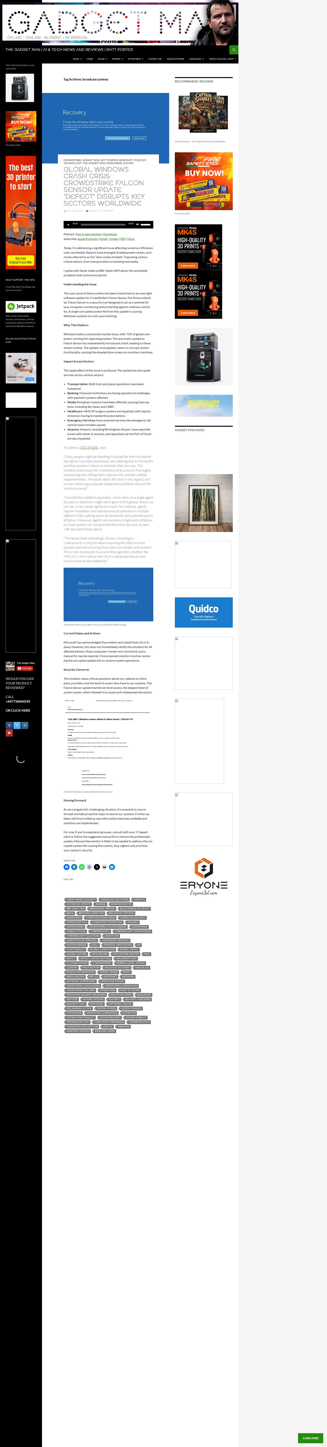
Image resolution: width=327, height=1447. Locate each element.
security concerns (137, 999)
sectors (72, 999)
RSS (122, 239)
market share (109, 972)
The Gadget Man (94, 163)
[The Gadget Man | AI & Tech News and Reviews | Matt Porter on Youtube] (9, 733)
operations (107, 990)
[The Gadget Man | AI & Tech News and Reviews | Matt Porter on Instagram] (24, 725)
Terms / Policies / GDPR (221, 59)
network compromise (81, 981)
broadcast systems (121, 913)
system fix (129, 1013)
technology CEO (78, 1022)
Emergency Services (115, 940)
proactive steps (121, 994)
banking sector (121, 904)
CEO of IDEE (89, 447)
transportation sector (82, 1026)
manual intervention (80, 972)
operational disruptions (121, 985)
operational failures (81, 990)
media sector (75, 976)
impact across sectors (96, 958)
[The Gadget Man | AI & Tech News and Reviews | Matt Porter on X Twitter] (17, 725)
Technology (73, 163)
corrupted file (77, 922)
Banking (101, 904)
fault (95, 945)
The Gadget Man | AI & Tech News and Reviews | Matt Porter (69, 50)
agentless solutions (114, 899)
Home (76, 59)
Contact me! (155, 59)
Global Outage (77, 954)
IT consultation (77, 963)
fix (138, 945)
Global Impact (129, 949)
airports (139, 899)
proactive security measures (86, 994)
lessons (72, 967)
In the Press (134, 59)
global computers (102, 949)
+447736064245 (18, 701)
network (128, 976)
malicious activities (117, 967)
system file (74, 1013)
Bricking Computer (91, 913)
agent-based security (81, 899)
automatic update (78, 904)
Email (103, 239)
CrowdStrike (75, 926)
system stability (136, 1017)
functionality (76, 949)
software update (120, 1004)
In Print (116, 59)
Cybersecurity (100, 931)
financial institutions (118, 945)
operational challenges (83, 985)
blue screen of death (134, 908)
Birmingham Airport (102, 908)
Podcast (140, 160)
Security (114, 999)
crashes (133, 922)
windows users (105, 1031)
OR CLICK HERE (18, 710)
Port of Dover (130, 990)
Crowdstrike (73, 160)
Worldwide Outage (120, 163)
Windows (123, 1026)
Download (110, 234)
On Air (101, 59)
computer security (133, 917)
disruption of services (82, 940)
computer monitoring (100, 917)
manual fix (142, 967)
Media (126, 972)
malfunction (91, 967)
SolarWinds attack (79, 1008)
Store (90, 59)
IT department (102, 963)
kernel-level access (131, 963)
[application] (108, 224)
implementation (126, 958)
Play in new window (88, 234)
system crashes (131, 1008)
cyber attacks (76, 931)
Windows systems (78, 1031)
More (131, 239)
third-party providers (109, 1022)
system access (106, 1008)
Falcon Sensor (76, 945)
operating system (112, 981)
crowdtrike (139, 926)
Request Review (175, 59)
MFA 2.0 (94, 976)
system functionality (80, 1017)
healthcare (100, 954)
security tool (76, 1004)
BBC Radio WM (75, 908)
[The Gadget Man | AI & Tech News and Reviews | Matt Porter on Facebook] (9, 725)
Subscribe (311, 1438)
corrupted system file (107, 922)
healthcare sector (126, 954)
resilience (144, 994)
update (107, 1026)
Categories (195, 59)
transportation (139, 1022)
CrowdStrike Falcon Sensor (107, 926)
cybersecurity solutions (83, 935)
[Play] (68, 225)
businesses (74, 917)
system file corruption (102, 1013)
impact (71, 958)
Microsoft (126, 160)
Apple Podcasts (88, 239)
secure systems (93, 999)
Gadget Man (91, 160)
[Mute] (138, 225)
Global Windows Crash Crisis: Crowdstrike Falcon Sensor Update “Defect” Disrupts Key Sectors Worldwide (104, 187)
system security (110, 1017)
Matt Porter (109, 160)
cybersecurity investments (133, 931)
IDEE (147, 954)
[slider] (146, 224)
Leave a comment (101, 211)
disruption (112, 935)
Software (96, 1004)
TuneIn (113, 239)
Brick (70, 913)
